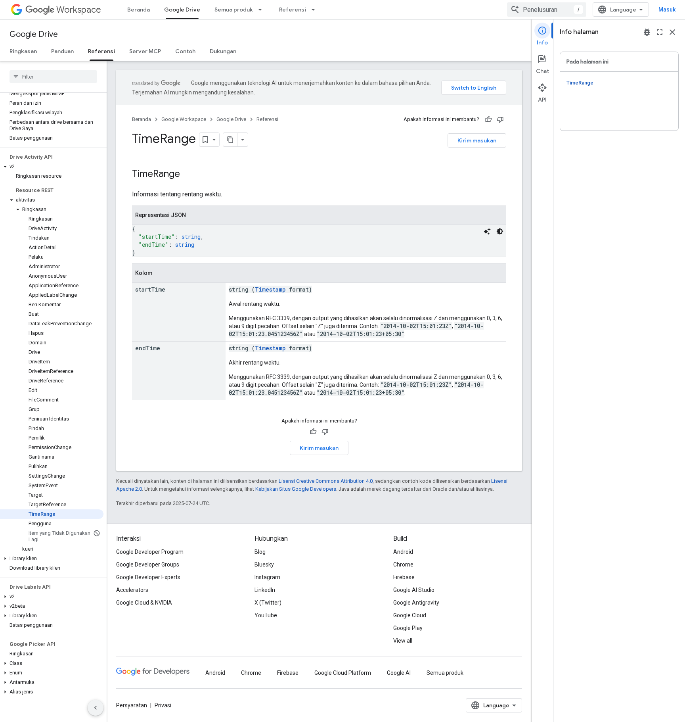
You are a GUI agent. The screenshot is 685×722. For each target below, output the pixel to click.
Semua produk (233, 9)
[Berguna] (488, 119)
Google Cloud (409, 615)
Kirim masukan (476, 140)
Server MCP (145, 51)
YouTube (265, 615)
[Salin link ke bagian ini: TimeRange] (190, 174)
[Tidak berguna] (500, 119)
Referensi (292, 9)
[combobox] (546, 9)
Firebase (404, 577)
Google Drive (182, 9)
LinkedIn (264, 590)
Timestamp (270, 289)
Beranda (138, 9)
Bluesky (264, 564)
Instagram (267, 577)
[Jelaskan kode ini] (487, 231)
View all (402, 641)
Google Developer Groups (147, 564)
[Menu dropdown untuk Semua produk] (262, 9)
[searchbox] (53, 76)
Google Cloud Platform (342, 673)
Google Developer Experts (148, 577)
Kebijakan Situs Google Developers (295, 489)
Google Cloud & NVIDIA (144, 602)
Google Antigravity (416, 602)
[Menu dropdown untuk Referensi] (315, 9)
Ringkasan (23, 51)
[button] (51, 166)
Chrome (403, 564)
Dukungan (223, 51)
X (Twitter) (267, 602)
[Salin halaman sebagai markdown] (230, 139)
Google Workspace (183, 119)
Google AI (399, 673)
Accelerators (132, 590)
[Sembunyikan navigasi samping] (95, 708)
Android (403, 552)
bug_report (647, 32)
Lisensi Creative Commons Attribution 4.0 (326, 481)
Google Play (408, 628)
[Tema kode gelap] (500, 231)
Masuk (666, 9)
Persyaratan (131, 705)
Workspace (78, 9)
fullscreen (659, 32)
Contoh (185, 51)
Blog (260, 552)
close (672, 32)
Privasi (163, 705)
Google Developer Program (150, 552)
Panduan (62, 51)
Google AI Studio (413, 590)
